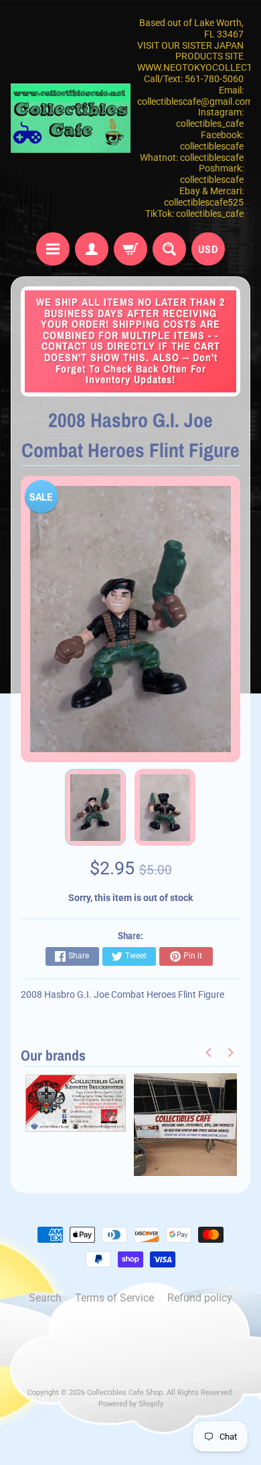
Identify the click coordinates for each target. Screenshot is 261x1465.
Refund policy (199, 1297)
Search (45, 1297)
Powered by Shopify (130, 1404)
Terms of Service (114, 1297)
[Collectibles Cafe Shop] (70, 117)
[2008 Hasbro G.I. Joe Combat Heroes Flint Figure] (95, 807)
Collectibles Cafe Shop (125, 1392)
